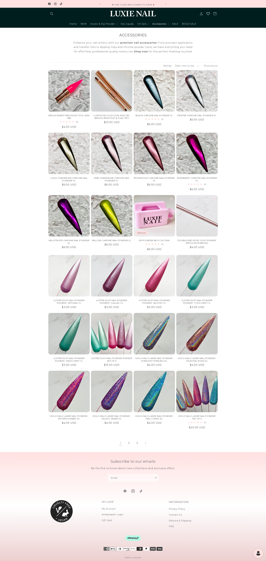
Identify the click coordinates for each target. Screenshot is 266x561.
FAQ (171, 526)
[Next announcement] (165, 4)
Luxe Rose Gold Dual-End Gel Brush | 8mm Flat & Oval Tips (111, 116)
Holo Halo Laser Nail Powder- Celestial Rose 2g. (197, 359)
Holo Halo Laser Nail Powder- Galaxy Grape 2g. (112, 417)
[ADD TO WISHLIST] (86, 74)
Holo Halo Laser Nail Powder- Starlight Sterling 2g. (154, 359)
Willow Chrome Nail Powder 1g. (111, 240)
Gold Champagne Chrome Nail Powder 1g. (69, 179)
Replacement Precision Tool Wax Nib (69, 116)
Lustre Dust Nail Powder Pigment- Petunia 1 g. (69, 301)
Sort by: (167, 65)
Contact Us (175, 514)
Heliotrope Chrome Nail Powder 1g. (69, 241)
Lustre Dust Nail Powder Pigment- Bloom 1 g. (154, 301)
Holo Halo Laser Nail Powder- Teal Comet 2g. (154, 417)
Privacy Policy (177, 509)
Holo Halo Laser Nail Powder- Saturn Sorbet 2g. (69, 417)
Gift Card (107, 520)
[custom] (125, 491)
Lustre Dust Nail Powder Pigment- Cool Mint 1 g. (197, 301)
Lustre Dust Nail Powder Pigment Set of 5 (111, 359)
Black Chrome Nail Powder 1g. (154, 115)
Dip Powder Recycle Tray (154, 240)
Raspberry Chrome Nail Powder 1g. (197, 179)
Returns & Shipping (180, 520)
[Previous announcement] (100, 4)
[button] (51, 13)
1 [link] (120, 443)
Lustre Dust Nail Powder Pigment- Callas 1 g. (111, 301)
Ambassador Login (112, 514)
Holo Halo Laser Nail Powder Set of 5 (197, 417)
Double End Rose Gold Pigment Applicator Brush (196, 241)
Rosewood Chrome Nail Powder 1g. (154, 179)
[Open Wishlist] (208, 13)
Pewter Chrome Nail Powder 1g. (196, 115)
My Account (109, 508)
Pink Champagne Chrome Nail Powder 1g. (112, 179)
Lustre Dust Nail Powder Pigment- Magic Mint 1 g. (69, 359)
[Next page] (145, 443)
